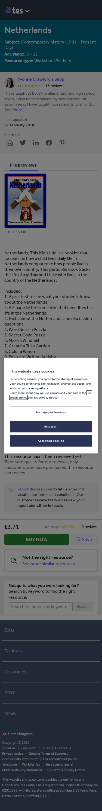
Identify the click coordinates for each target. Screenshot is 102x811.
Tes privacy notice (45, 397)
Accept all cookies (51, 441)
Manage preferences (51, 412)
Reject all (51, 426)
